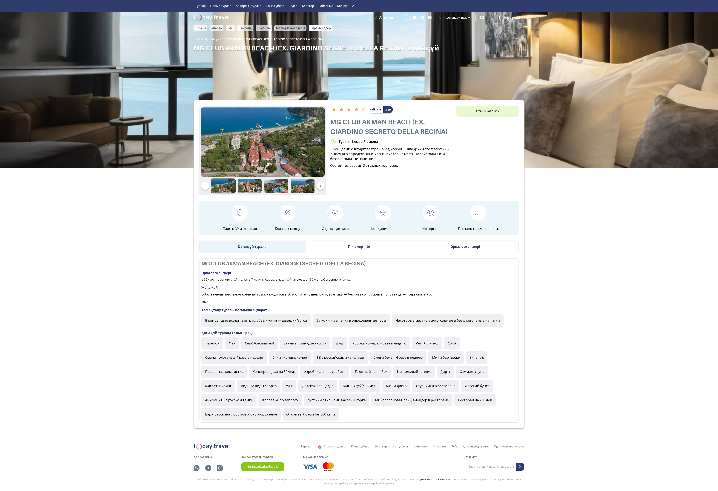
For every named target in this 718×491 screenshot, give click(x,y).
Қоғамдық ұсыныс (476, 446)
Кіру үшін (512, 18)
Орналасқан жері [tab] (465, 247)
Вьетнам (263, 28)
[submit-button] (520, 467)
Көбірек (343, 6)
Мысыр (216, 28)
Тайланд (245, 28)
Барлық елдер (320, 28)
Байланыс (325, 6)
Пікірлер (439, 446)
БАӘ (230, 28)
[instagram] (429, 17)
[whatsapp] (414, 17)
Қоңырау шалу (457, 18)
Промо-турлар (220, 6)
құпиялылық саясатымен (434, 479)
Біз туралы (400, 446)
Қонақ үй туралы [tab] (252, 247)
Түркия (200, 28)
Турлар (200, 6)
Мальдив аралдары (290, 28)
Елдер (293, 6)
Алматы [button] (386, 17)
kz (482, 17)
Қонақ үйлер (275, 6)
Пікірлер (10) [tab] (359, 247)
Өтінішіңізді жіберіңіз (262, 466)
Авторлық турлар (248, 6)
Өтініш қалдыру (487, 111)
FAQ (454, 446)
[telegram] (422, 17)
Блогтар (308, 6)
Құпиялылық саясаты (509, 446)
